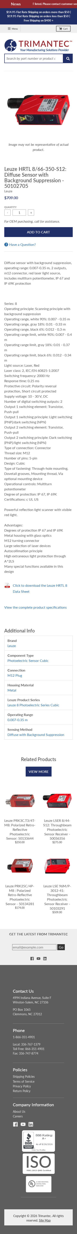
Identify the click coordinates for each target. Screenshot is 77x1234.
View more (39, 771)
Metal (11, 690)
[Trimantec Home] (38, 46)
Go (61, 947)
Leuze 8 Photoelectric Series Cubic (33, 705)
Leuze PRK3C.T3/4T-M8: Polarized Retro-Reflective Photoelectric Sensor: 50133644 (19, 829)
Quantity (10, 207)
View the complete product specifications (35, 607)
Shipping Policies (24, 1076)
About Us (19, 1111)
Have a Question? (22, 244)
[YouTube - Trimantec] (38, 958)
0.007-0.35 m (17, 720)
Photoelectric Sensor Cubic (28, 660)
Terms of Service (23, 1081)
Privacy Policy (22, 1086)
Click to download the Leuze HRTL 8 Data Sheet (40, 588)
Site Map (45, 1220)
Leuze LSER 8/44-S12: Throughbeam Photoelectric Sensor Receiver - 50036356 (57, 829)
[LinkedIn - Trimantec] (45, 958)
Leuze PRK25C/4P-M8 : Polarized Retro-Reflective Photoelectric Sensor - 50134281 (19, 895)
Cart (65, 28)
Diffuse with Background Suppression (35, 734)
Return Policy (21, 1091)
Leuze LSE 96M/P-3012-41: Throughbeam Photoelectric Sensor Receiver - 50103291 (57, 897)
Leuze (8, 191)
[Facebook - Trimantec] (32, 958)
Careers (18, 1116)
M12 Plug (14, 675)
